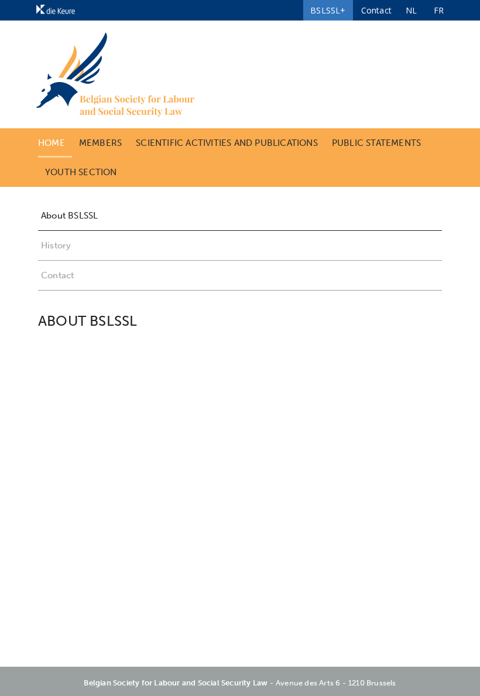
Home (51, 143)
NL (411, 10)
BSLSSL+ (327, 10)
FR (439, 10)
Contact (376, 10)
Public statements (376, 143)
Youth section (81, 172)
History (56, 245)
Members (100, 143)
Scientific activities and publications (227, 143)
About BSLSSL (69, 215)
